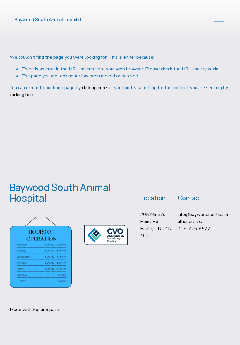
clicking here (94, 87)
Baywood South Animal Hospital (47, 19)
